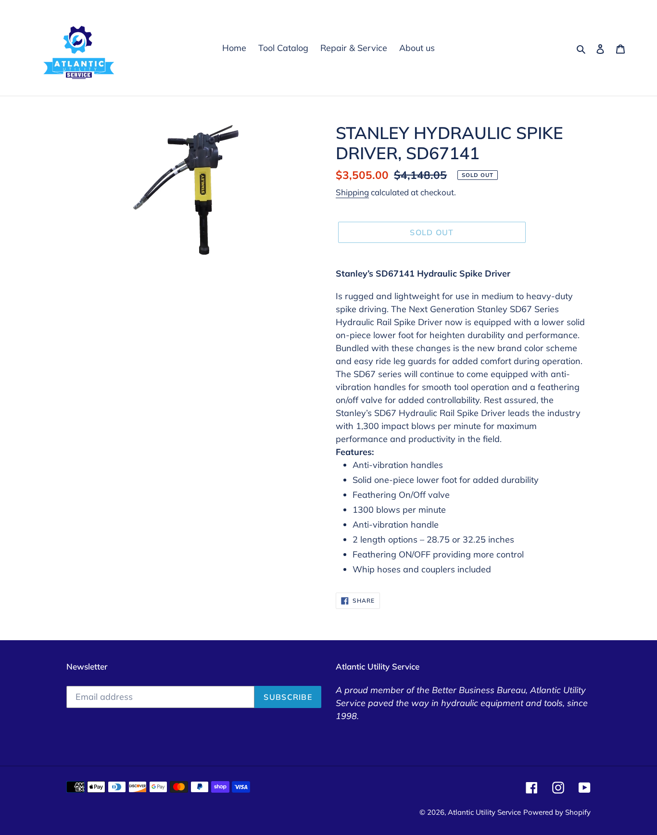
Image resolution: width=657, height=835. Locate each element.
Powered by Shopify (557, 812)
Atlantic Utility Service (484, 812)
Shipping (352, 192)
